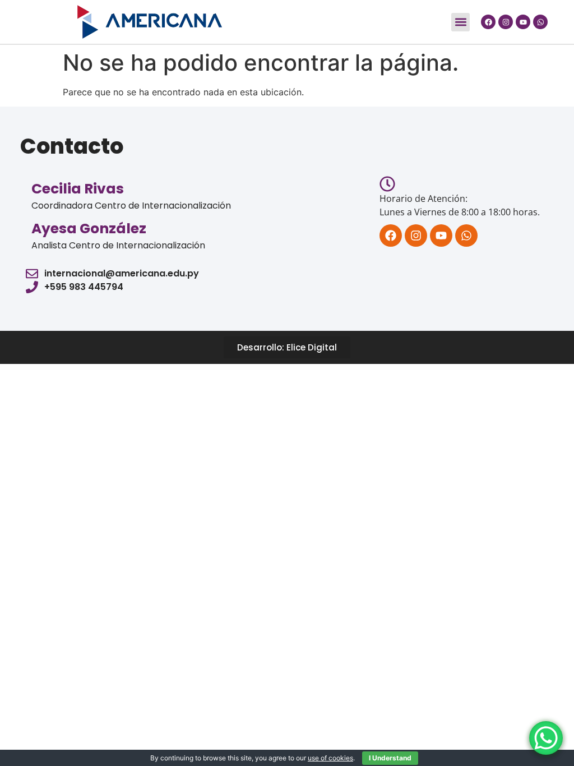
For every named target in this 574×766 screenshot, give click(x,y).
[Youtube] (523, 22)
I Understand (390, 758)
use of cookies (330, 758)
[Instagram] (505, 22)
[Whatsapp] (540, 22)
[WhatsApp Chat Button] (546, 738)
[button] (460, 22)
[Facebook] (488, 22)
